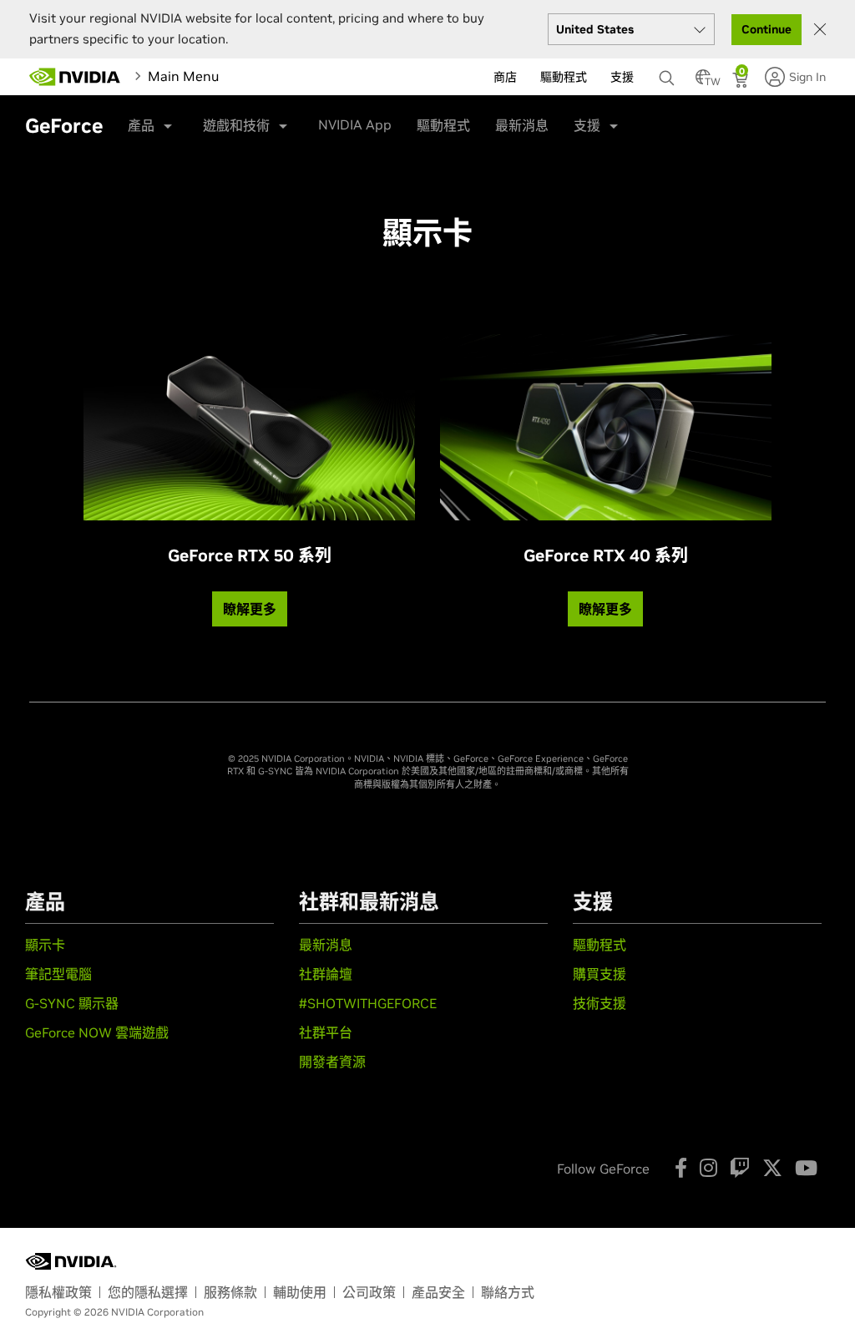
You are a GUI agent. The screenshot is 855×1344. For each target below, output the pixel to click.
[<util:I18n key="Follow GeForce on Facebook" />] (681, 1168)
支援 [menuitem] (622, 76)
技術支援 (599, 1003)
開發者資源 (332, 1061)
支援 (587, 125)
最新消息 (522, 125)
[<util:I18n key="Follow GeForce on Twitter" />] (772, 1168)
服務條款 (230, 1292)
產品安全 (438, 1292)
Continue (766, 29)
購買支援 (599, 974)
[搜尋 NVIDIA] (668, 73)
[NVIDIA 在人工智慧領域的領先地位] (75, 76)
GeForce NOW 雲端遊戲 (97, 1032)
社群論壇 (325, 974)
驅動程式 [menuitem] (563, 76)
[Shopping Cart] (741, 82)
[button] (703, 82)
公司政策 (369, 1292)
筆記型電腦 (58, 974)
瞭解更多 (249, 609)
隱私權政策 (58, 1292)
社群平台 (325, 1032)
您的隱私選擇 (148, 1292)
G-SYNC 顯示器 (72, 1003)
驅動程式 (443, 125)
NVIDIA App (355, 124)
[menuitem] (290, 76)
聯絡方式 (507, 1292)
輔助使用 (299, 1292)
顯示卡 (45, 944)
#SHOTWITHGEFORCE (368, 1003)
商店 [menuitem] (505, 76)
